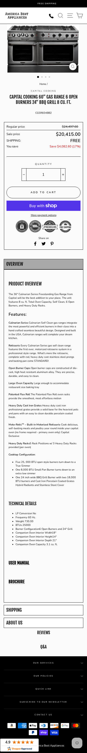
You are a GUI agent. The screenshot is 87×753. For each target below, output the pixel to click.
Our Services (43, 663)
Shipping (14, 610)
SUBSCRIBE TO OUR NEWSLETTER (43, 702)
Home (42, 84)
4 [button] (50, 77)
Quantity (43, 164)
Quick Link (43, 689)
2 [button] (42, 77)
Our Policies (43, 676)
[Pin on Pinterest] (52, 244)
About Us (14, 623)
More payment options (43, 215)
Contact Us (43, 714)
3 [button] (46, 77)
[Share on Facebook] (35, 244)
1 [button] (38, 77)
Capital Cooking (43, 91)
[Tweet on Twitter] (44, 244)
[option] (47, 3)
